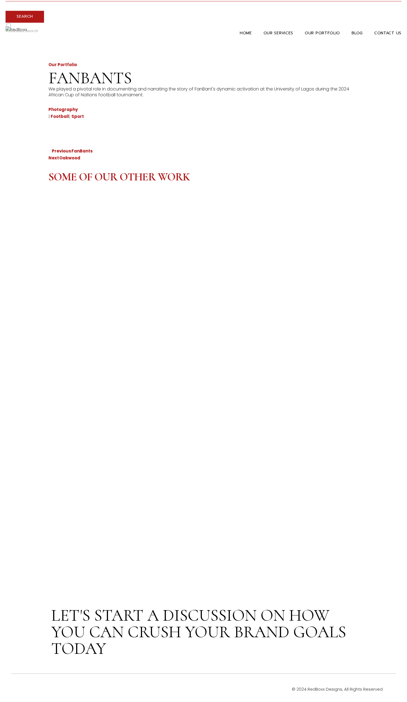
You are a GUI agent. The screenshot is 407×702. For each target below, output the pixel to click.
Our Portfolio (62, 65)
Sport (77, 116)
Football (60, 116)
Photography (63, 109)
